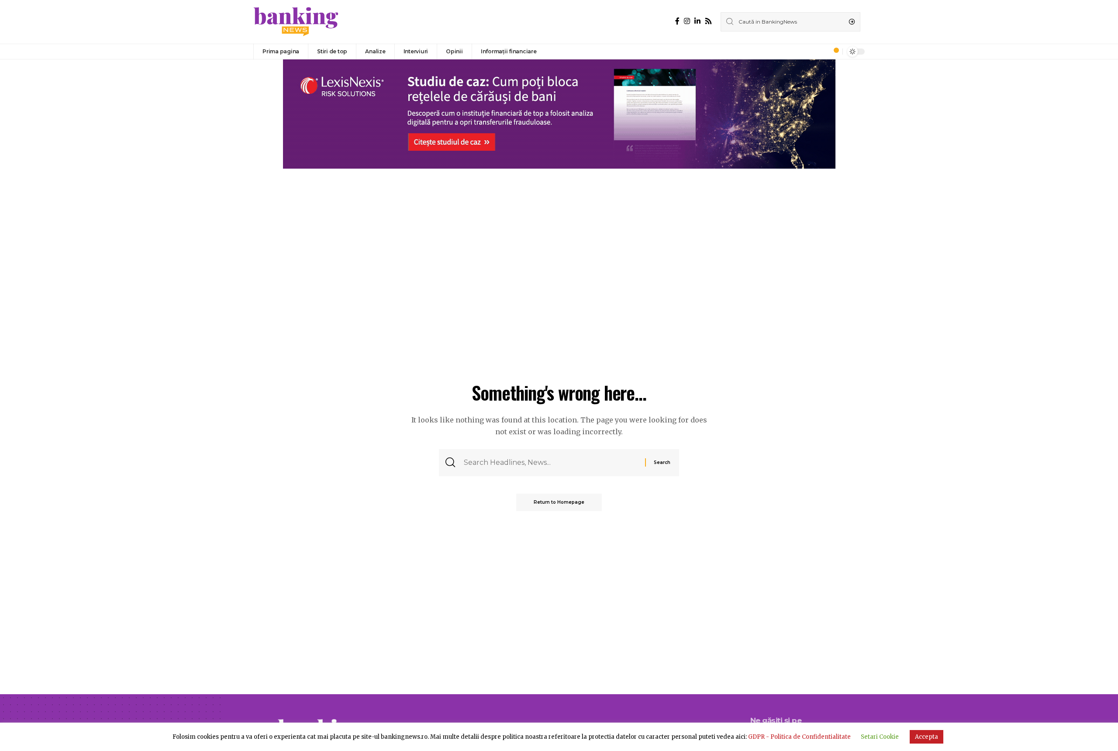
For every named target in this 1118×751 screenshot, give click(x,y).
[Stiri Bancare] (296, 22)
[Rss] (708, 21)
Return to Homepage (559, 502)
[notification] (833, 51)
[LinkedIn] (697, 21)
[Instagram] (687, 21)
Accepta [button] (926, 737)
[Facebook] (677, 21)
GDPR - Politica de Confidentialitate (799, 737)
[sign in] (821, 51)
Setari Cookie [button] (880, 737)
